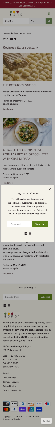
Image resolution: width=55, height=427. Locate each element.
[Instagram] (30, 233)
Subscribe (39, 224)
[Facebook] (26, 233)
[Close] (50, 189)
